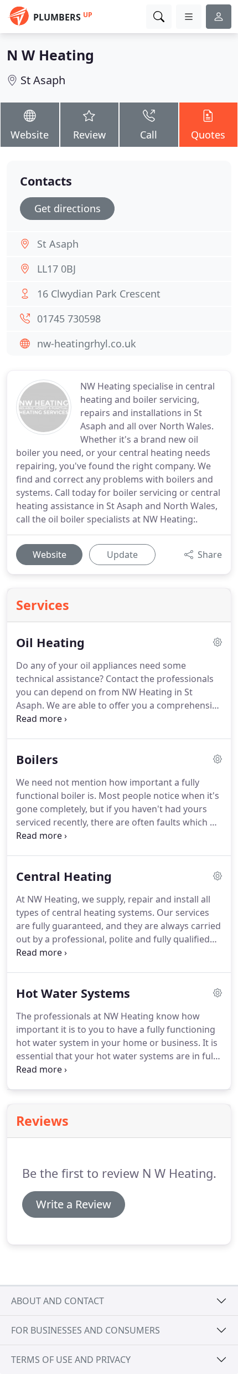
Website (30, 134)
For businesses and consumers (85, 1330)
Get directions (67, 208)
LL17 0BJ (56, 268)
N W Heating (50, 54)
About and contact (57, 1301)
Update (122, 554)
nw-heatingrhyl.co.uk (86, 343)
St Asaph (42, 80)
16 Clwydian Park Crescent (99, 293)
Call (148, 134)
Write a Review (73, 1204)
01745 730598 (69, 318)
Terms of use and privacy (71, 1360)
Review (89, 134)
